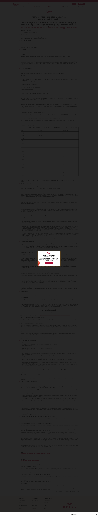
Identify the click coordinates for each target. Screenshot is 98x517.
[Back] (59, 252)
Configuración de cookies (75, 514)
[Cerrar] (96, 515)
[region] (49, 514)
